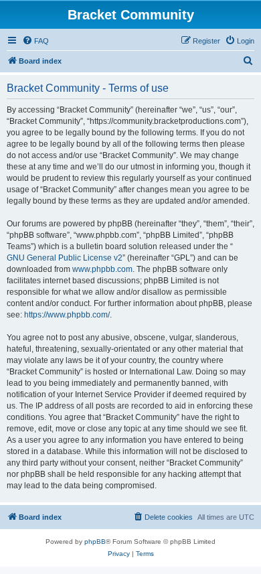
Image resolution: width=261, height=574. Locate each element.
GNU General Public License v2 (64, 258)
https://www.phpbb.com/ (67, 314)
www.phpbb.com (102, 269)
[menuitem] (35, 41)
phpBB (95, 541)
